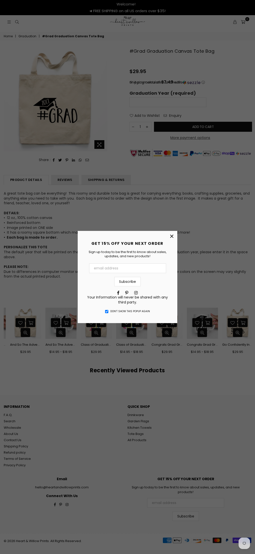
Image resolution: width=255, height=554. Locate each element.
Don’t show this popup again (130, 311)
